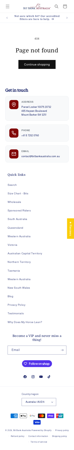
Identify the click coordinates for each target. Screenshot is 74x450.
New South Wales (19, 287)
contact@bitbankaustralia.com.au (40, 156)
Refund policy (17, 436)
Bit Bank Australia (22, 430)
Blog (10, 296)
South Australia (17, 219)
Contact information (38, 436)
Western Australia (19, 236)
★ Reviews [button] (70, 228)
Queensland (15, 227)
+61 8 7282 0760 (30, 135)
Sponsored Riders (19, 210)
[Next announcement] (67, 18)
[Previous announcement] (7, 18)
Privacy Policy (16, 304)
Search (12, 184)
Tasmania (14, 270)
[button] (7, 6)
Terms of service (39, 442)
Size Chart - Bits (18, 193)
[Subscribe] (62, 350)
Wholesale (14, 201)
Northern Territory (19, 261)
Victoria (12, 244)
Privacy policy (62, 430)
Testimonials (16, 313)
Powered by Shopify (41, 430)
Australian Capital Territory (25, 253)
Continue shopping (37, 64)
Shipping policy (59, 436)
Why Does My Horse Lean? (25, 322)
